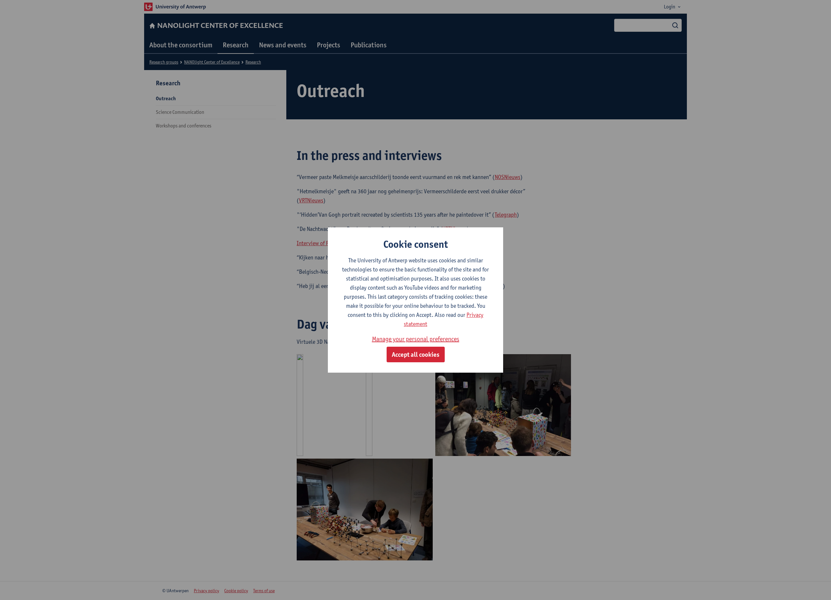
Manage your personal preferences (415, 339)
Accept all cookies (416, 354)
